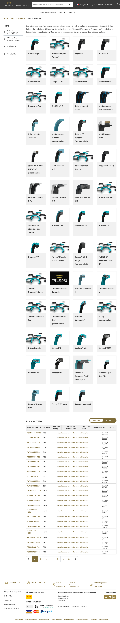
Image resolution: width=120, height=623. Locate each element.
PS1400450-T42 (33, 552)
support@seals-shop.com (100, 585)
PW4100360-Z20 (33, 447)
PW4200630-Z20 (33, 486)
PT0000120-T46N (34, 537)
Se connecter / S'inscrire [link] (104, 5)
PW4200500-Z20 (33, 452)
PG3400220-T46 (33, 495)
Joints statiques (56, 619)
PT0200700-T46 (33, 442)
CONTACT (13, 583)
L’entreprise (7, 600)
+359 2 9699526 (74, 585)
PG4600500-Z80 (33, 500)
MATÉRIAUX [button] (11, 46)
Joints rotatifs (103, 619)
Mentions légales (9, 604)
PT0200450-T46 (33, 516)
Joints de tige (18, 619)
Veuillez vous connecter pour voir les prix (73, 433)
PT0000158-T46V (34, 505)
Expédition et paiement (11, 608)
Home (6, 18)
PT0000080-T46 (33, 467)
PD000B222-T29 (33, 547)
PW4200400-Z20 (33, 471)
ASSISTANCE (37, 583)
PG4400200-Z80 (33, 521)
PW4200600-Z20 (33, 481)
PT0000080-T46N (34, 457)
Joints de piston (44, 619)
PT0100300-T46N (34, 491)
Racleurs (94, 619)
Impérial (109, 420)
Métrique (96, 420)
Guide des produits (82, 619)
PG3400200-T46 (33, 438)
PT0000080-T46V (34, 462)
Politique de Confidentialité (13, 592)
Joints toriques (69, 619)
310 (69, 559)
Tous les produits (17, 18)
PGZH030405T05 (34, 433)
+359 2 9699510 (60, 585)
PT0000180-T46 (33, 542)
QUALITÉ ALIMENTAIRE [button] (12, 31)
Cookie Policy (8, 596)
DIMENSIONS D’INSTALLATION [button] (13, 39)
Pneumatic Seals (31, 619)
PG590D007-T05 (33, 476)
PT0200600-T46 (33, 526)
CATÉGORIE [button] (11, 54)
